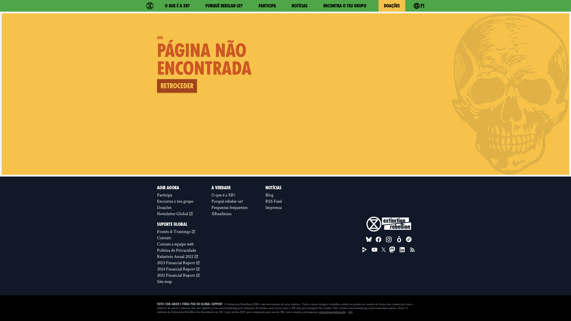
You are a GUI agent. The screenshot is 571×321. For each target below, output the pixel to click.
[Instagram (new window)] (389, 239)
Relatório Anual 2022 (175, 256)
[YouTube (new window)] (374, 250)
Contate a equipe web (175, 244)
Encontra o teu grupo (344, 5)
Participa (267, 5)
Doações (392, 5)
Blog (269, 195)
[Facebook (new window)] (378, 239)
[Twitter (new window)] (384, 250)
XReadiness (221, 213)
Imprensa (273, 207)
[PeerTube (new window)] (364, 249)
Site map (164, 281)
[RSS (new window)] (412, 250)
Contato (164, 238)
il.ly (350, 312)
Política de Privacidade (176, 250)
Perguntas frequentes (229, 207)
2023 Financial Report (176, 262)
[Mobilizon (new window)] (399, 239)
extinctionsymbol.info (332, 312)
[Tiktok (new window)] (409, 239)
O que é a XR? (177, 5)
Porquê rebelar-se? (224, 5)
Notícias (300, 5)
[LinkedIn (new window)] (402, 250)
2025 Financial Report (176, 275)
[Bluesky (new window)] (369, 239)
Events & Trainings (174, 231)
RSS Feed (273, 201)
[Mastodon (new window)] (392, 249)
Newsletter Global (173, 213)
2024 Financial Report (176, 269)
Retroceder (177, 86)
